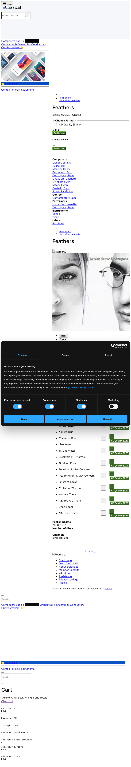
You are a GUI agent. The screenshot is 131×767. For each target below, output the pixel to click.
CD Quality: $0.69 (119, 478)
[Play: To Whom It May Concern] (103, 475)
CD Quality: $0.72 (119, 491)
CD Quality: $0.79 (119, 515)
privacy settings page (81, 387)
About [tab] (108, 355)
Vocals (56, 213)
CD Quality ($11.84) (70, 124)
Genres (5, 89)
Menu (9, 4)
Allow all (107, 419)
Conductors (38, 44)
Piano (55, 217)
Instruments (27, 89)
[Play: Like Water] (103, 450)
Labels (20, 41)
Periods (15, 89)
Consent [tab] (22, 355)
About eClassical (69, 566)
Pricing (63, 582)
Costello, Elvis (60, 188)
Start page (65, 560)
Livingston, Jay (61, 181)
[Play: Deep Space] (103, 513)
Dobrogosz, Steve (63, 175)
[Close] (53, 249)
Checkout (7, 701)
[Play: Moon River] (103, 463)
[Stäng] (53, 145)
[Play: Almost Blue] (103, 438)
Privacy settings (68, 579)
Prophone (58, 223)
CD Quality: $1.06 (119, 466)
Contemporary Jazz (64, 197)
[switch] (49, 406)
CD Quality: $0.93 (119, 453)
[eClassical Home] (26, 8)
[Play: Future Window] (103, 488)
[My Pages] (5, 34)
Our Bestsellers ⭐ (12, 47)
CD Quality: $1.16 (119, 441)
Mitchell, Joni (60, 185)
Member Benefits (69, 569)
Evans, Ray (59, 165)
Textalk (108, 588)
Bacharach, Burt (62, 172)
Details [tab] (65, 355)
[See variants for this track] (111, 436)
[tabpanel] (91, 431)
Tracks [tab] (63, 336)
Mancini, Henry (61, 169)
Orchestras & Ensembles (16, 44)
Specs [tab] (63, 339)
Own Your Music (68, 563)
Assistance (65, 576)
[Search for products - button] (26, 14)
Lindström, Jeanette (69, 100)
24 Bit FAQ (65, 573)
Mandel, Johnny (61, 162)
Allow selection (65, 419)
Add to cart (59, 133)
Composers (8, 41)
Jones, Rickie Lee (62, 191)
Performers (32, 41)
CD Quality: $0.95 (119, 428)
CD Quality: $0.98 (119, 503)
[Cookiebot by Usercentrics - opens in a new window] (113, 346)
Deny (24, 419)
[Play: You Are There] (103, 500)
